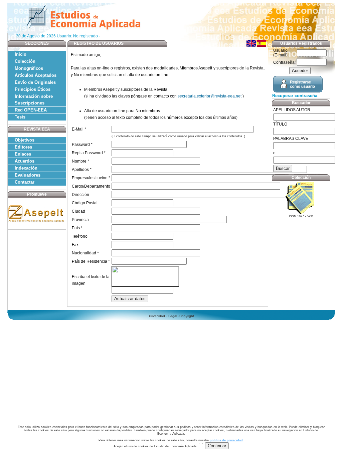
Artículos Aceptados (35, 75)
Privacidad (157, 316)
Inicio (20, 54)
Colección (25, 61)
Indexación (26, 168)
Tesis (20, 117)
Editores (23, 147)
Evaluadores (27, 175)
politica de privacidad (226, 440)
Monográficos (29, 68)
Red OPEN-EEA (31, 109)
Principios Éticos (32, 89)
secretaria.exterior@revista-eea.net (210, 96)
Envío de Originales (35, 82)
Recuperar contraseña (294, 95)
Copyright (186, 316)
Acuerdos (24, 161)
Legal (172, 316)
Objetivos (24, 140)
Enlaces (23, 154)
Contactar (24, 182)
